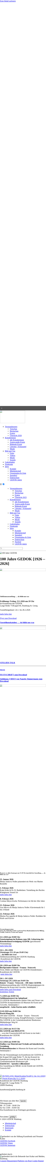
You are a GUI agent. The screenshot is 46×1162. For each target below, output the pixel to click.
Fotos (12, 453)
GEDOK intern (16, 480)
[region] (23, 206)
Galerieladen (10, 462)
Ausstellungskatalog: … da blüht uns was (17, 622)
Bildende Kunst (16, 444)
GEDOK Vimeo (6, 1143)
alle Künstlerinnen (17, 440)
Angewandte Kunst (17, 442)
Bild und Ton (10, 451)
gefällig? (13, 1117)
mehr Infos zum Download (10, 989)
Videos (12, 455)
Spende (23, 1101)
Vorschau (13, 429)
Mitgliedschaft (15, 471)
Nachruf (18, 542)
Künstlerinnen (10, 438)
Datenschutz (14, 478)
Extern (12, 433)
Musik (12, 449)
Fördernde (9, 464)
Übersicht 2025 (21, 497)
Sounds (13, 460)
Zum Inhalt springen (8, 1)
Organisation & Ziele (18, 473)
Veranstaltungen (11, 427)
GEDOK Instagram (7, 1145)
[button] (23, 408)
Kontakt (13, 469)
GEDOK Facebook (7, 1141)
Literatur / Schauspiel (18, 447)
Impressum (9, 1128)
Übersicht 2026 (16, 435)
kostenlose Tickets (7, 992)
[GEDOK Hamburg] (12, 422)
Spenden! (13, 475)
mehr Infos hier (6, 614)
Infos (7, 467)
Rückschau (14, 431)
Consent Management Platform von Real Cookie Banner (22, 1161)
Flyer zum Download (8, 618)
